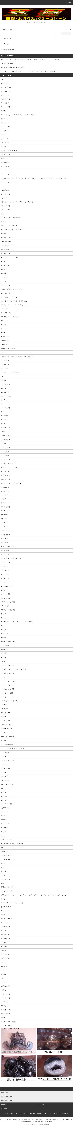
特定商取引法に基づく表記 (42, 1113)
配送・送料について (24, 1113)
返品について (33, 1113)
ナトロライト (9, 38)
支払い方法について (14, 1113)
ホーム (3, 38)
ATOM (66, 1113)
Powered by (27, 1124)
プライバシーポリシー (55, 1113)
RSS (63, 1113)
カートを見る (40, 1104)
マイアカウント (4, 1104)
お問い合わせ (4, 1108)
